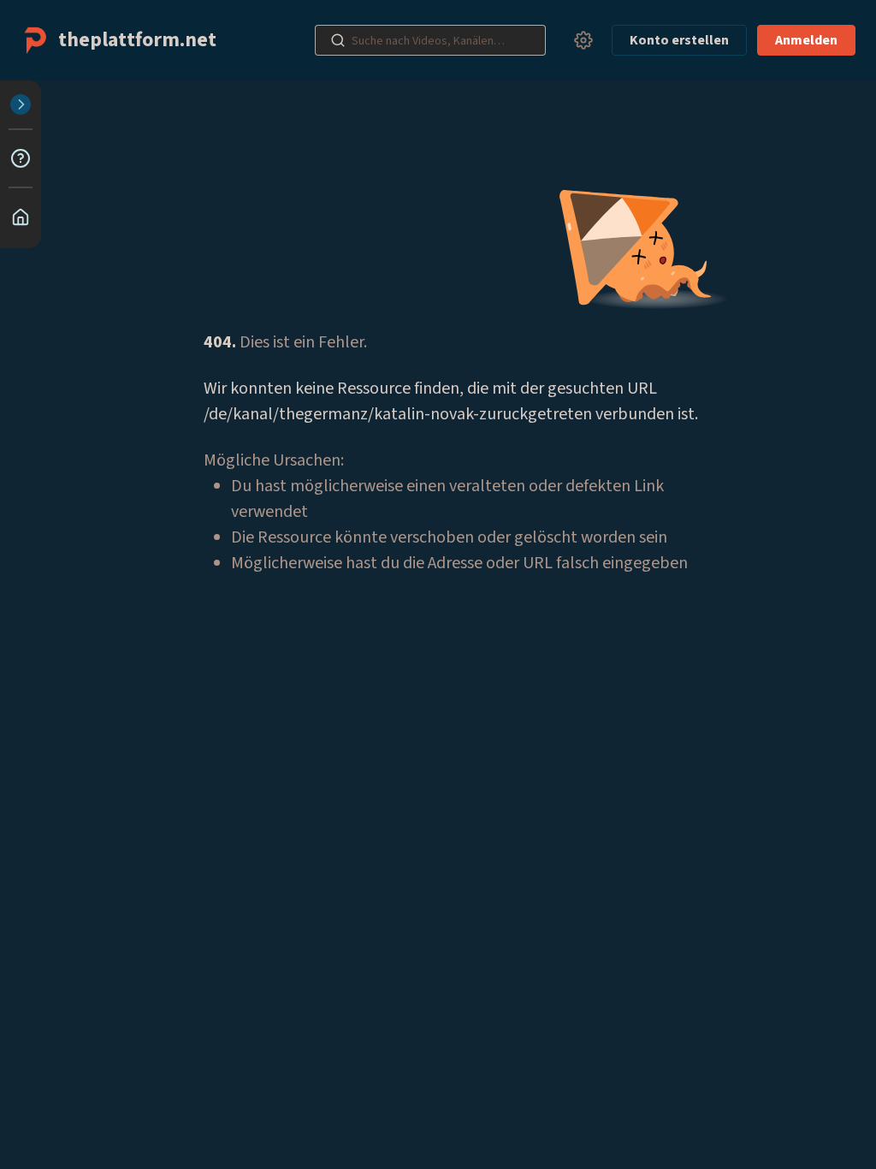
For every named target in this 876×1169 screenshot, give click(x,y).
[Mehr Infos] (20, 158)
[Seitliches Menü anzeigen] (20, 104)
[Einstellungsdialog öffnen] (583, 40)
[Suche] (338, 40)
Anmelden (806, 40)
